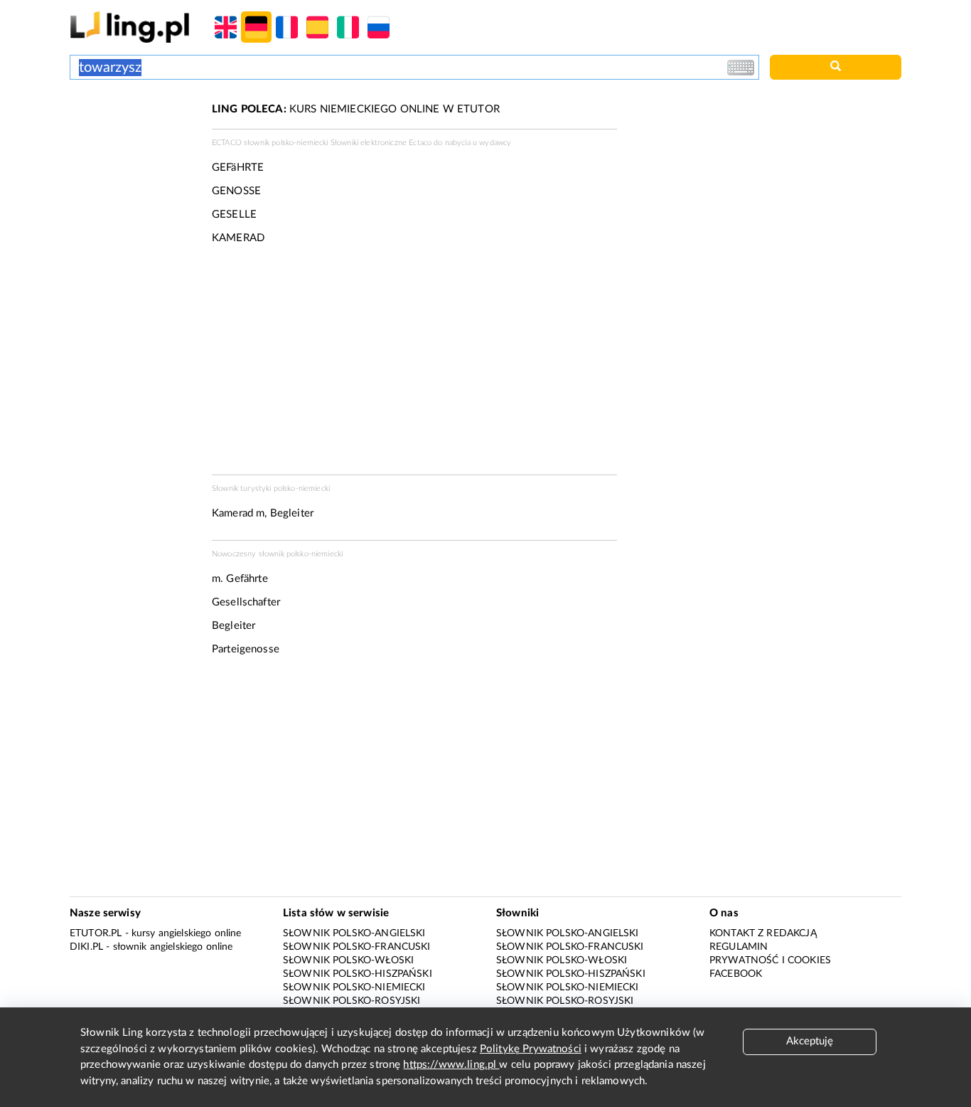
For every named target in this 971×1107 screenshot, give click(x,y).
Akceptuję (809, 1041)
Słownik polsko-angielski (354, 933)
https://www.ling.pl (451, 1064)
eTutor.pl (96, 933)
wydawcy (495, 143)
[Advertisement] (134, 155)
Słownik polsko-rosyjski (351, 1001)
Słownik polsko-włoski (348, 960)
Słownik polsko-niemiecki (354, 987)
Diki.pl (86, 947)
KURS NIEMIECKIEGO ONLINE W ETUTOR (356, 109)
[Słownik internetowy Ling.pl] (129, 26)
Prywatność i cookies (770, 960)
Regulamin (738, 947)
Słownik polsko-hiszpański (357, 974)
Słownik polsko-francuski (357, 947)
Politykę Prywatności (530, 1049)
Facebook (735, 974)
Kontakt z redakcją (763, 933)
